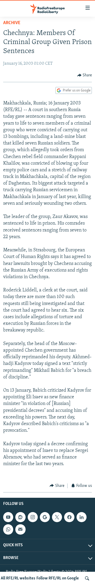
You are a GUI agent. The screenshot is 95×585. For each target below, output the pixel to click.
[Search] (87, 578)
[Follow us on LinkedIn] (82, 517)
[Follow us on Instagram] (33, 517)
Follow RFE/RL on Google (57, 578)
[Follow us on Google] (45, 517)
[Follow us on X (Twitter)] (57, 517)
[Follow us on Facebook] (69, 517)
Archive (11, 23)
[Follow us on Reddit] (20, 517)
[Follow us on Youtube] (8, 517)
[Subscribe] (20, 529)
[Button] (84, 75)
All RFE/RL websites (18, 578)
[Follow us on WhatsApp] (8, 529)
